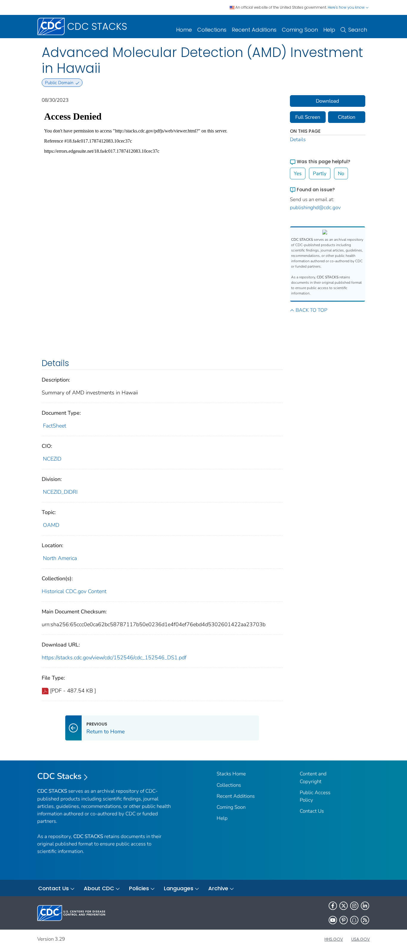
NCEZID (52, 458)
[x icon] (343, 906)
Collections (211, 29)
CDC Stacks (59, 776)
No (341, 173)
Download (327, 101)
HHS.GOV (333, 939)
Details (298, 139)
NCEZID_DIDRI (60, 492)
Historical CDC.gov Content (74, 591)
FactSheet (54, 425)
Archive (218, 888)
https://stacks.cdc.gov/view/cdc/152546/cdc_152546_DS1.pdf (114, 657)
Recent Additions (254, 29)
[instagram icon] (354, 906)
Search (357, 29)
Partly (320, 173)
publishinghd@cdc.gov (315, 207)
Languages (178, 888)
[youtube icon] (333, 920)
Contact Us (312, 811)
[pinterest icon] (343, 920)
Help (329, 29)
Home (184, 29)
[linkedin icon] (365, 906)
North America (60, 558)
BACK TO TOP (311, 310)
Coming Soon (300, 29)
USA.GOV (360, 939)
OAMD (51, 525)
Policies (139, 888)
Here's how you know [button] (347, 7)
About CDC (99, 888)
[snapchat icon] (354, 920)
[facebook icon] (333, 906)
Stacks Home (231, 773)
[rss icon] (365, 920)
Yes (298, 173)
